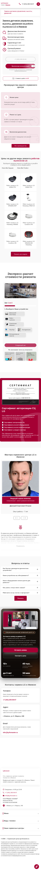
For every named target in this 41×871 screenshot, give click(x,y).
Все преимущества (21, 146)
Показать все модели (20, 254)
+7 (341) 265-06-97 (28, 4)
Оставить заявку (20, 650)
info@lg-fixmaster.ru (10, 732)
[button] (16, 518)
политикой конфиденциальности (23, 70)
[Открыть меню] (38, 4)
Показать (20, 598)
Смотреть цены (20, 656)
